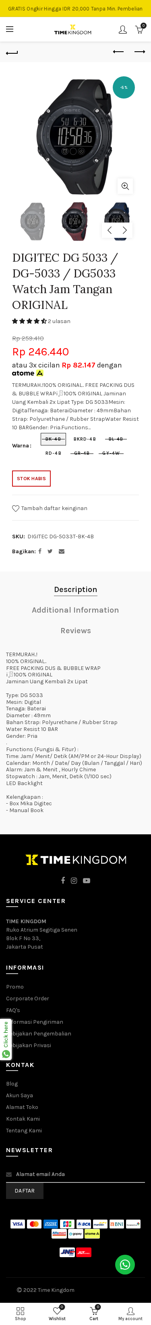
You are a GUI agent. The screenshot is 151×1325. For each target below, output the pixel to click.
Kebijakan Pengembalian (38, 1033)
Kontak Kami (23, 1118)
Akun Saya (19, 1095)
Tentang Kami (24, 1130)
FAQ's (13, 1010)
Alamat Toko (22, 1107)
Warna (20, 446)
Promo (15, 986)
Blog (12, 1083)
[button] (30, 321)
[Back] (12, 52)
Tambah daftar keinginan (53, 507)
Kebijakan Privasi (28, 1045)
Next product (139, 52)
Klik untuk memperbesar (125, 186)
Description (75, 589)
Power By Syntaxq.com (105, 1290)
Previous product (119, 52)
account (123, 29)
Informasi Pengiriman (34, 1021)
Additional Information (75, 610)
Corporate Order (27, 998)
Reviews (75, 630)
